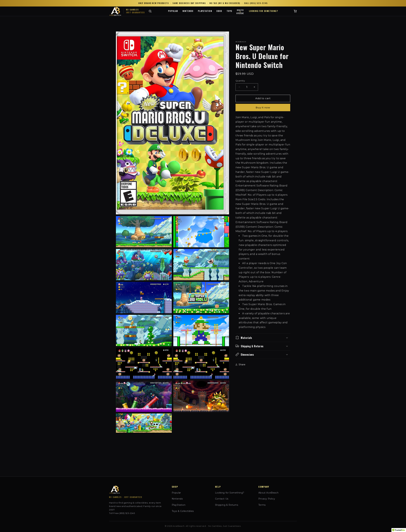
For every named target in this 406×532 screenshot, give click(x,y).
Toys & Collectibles (183, 511)
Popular (173, 11)
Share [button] (242, 364)
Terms (262, 504)
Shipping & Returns (226, 504)
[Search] (150, 11)
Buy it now (263, 107)
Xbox (219, 11)
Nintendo (188, 11)
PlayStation (205, 11)
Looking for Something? (263, 11)
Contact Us (221, 498)
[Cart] (295, 11)
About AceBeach (268, 492)
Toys (229, 11)
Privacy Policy (266, 498)
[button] (263, 337)
